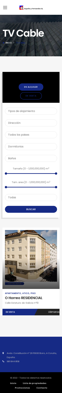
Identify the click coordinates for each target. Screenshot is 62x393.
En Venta (31, 95)
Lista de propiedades (34, 383)
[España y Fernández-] (31, 7)
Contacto (41, 387)
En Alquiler (31, 87)
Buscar (31, 209)
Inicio (9, 42)
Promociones (22, 387)
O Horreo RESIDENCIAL (23, 297)
